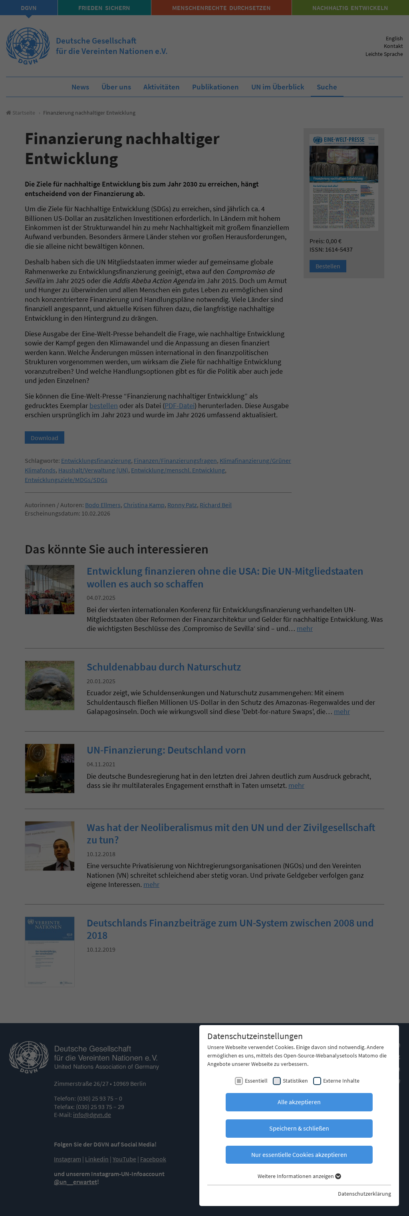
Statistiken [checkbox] (295, 1080)
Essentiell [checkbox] (256, 1080)
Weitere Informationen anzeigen (296, 1176)
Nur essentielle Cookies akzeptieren (299, 1154)
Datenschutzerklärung (364, 1193)
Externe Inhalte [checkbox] (341, 1080)
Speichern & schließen (299, 1128)
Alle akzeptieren (299, 1102)
